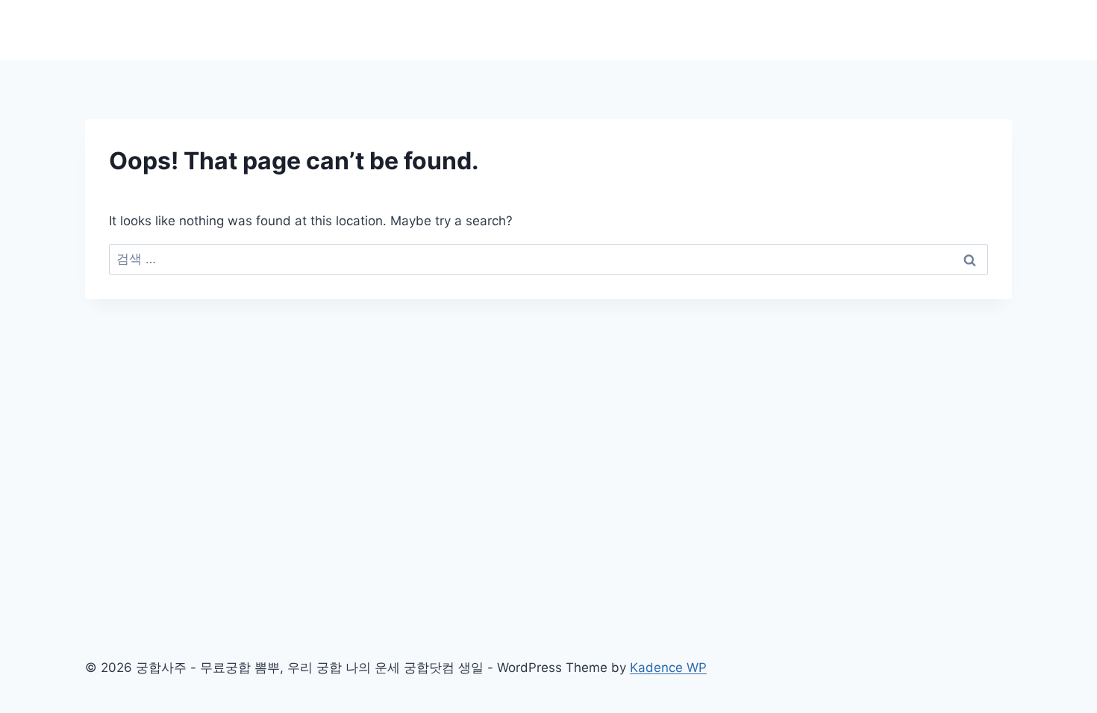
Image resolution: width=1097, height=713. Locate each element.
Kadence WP (668, 667)
